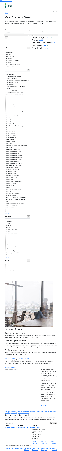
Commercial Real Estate (12, 108)
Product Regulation (11, 183)
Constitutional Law (11, 118)
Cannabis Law (9, 96)
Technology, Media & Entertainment (15, 253)
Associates (9, 58)
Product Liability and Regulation (14, 181)
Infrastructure (9, 237)
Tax (7, 201)
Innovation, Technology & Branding (15, 149)
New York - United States (12, 271)
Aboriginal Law (10, 74)
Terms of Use (36, 448)
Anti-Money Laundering (12, 82)
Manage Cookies (19, 448)
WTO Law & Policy (10, 211)
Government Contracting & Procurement (16, 145)
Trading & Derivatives (11, 205)
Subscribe (54, 423)
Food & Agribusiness (11, 233)
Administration (10, 52)
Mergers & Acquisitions (12, 167)
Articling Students (10, 56)
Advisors (8, 54)
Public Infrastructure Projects (13, 189)
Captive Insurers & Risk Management (15, 100)
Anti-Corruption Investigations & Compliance (17, 80)
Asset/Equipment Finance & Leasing (15, 92)
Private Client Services (11, 177)
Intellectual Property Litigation (14, 155)
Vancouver (9, 277)
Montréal (8, 269)
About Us (43, 405)
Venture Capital (10, 209)
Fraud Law (8, 143)
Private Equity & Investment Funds (15, 249)
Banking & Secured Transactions (14, 94)
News (30, 427)
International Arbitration (12, 161)
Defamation (9, 127)
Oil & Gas (8, 245)
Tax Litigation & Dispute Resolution (15, 203)
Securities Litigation (11, 195)
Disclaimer (28, 448)
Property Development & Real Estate (15, 251)
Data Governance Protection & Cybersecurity (17, 125)
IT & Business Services (12, 239)
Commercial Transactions (12, 110)
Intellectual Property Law (12, 153)
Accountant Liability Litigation (13, 76)
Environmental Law (11, 137)
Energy (8, 227)
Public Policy (9, 191)
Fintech (8, 231)
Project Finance (10, 185)
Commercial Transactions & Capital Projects (17, 112)
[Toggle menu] (56, 11)
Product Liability (10, 179)
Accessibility (44, 448)
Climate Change (10, 104)
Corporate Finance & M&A (12, 120)
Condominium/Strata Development (15, 116)
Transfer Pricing (10, 207)
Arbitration (9, 88)
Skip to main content (6, 1)
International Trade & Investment (14, 163)
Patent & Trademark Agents (13, 64)
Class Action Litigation (11, 102)
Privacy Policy (9, 448)
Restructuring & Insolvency (13, 193)
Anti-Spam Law (10, 84)
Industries (16, 427)
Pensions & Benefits (11, 173)
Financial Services (10, 141)
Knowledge (21, 427)
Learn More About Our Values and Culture (17, 358)
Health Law (9, 147)
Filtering (32, 35)
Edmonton (8, 267)
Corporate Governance (12, 122)
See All (48, 37)
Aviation (8, 223)
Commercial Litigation (11, 106)
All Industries (8, 411)
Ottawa (8, 273)
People (7, 427)
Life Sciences (9, 241)
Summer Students (10, 66)
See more (7, 213)
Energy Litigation (10, 133)
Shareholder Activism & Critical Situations (16, 197)
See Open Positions (10, 367)
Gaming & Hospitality (11, 235)
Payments (52, 448)
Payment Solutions (11, 171)
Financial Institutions (11, 229)
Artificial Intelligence (11, 90)
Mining (8, 243)
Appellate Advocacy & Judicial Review (15, 86)
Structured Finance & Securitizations (15, 199)
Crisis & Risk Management (13, 124)
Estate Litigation (10, 139)
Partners (8, 62)
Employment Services (11, 131)
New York (44, 443)
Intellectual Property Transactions (14, 159)
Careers (27, 427)
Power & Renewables (11, 247)
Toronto (8, 275)
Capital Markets (10, 98)
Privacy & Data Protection (12, 175)
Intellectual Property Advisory (13, 151)
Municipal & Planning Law (13, 169)
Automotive (9, 221)
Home (6, 13)
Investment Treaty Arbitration (13, 165)
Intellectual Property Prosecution (14, 157)
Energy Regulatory (11, 135)
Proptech (8, 187)
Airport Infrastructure (11, 78)
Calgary (8, 265)
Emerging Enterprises (11, 129)
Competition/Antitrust (11, 114)
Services (11, 427)
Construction (9, 225)
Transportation (10, 255)
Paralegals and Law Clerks (13, 60)
